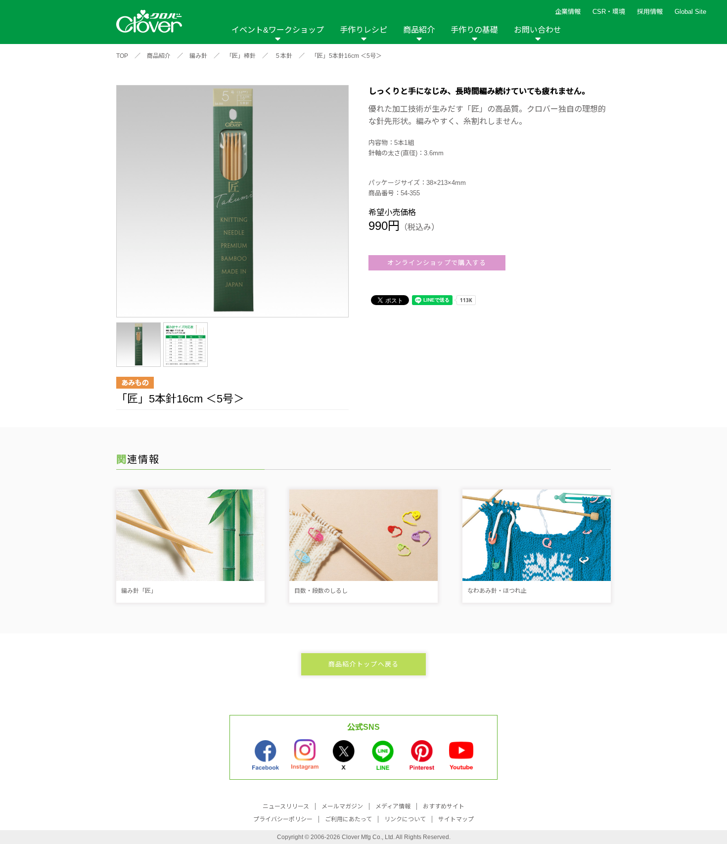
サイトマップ (456, 819)
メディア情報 (392, 806)
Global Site (690, 11)
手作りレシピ (363, 30)
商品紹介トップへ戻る (363, 664)
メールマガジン (342, 806)
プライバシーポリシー (283, 819)
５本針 (283, 55)
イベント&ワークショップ (277, 30)
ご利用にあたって (348, 819)
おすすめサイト (443, 806)
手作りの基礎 (474, 30)
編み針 (198, 55)
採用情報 (650, 11)
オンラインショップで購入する (436, 263)
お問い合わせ (537, 30)
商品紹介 (419, 30)
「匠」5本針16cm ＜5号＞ (346, 55)
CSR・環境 (608, 11)
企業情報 (568, 11)
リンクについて (405, 819)
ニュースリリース (286, 806)
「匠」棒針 (241, 55)
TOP (122, 55)
